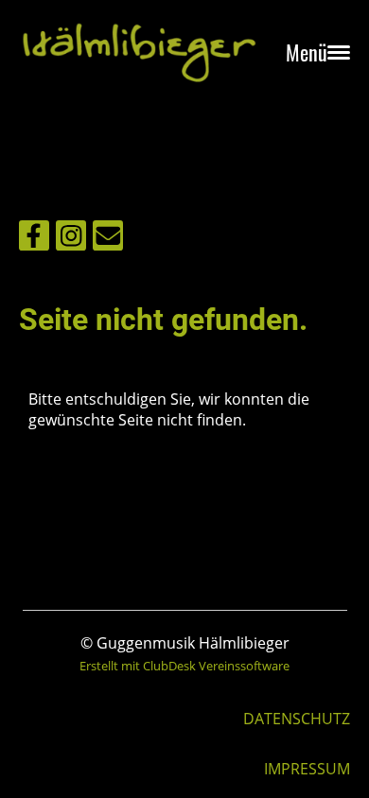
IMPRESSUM (307, 768)
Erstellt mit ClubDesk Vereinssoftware (184, 665)
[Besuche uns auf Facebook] (34, 238)
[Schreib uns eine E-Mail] (108, 238)
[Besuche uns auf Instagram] (71, 238)
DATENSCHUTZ (296, 718)
